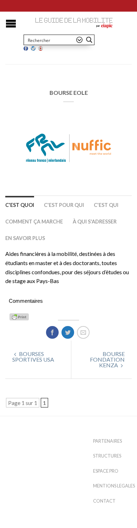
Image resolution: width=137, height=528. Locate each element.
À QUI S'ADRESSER (95, 222)
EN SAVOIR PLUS (25, 238)
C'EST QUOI (19, 205)
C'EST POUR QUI (64, 205)
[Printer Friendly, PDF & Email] (20, 316)
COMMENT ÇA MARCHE (34, 222)
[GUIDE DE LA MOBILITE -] (74, 20)
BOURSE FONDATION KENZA (107, 359)
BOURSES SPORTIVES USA (33, 356)
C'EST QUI (106, 205)
